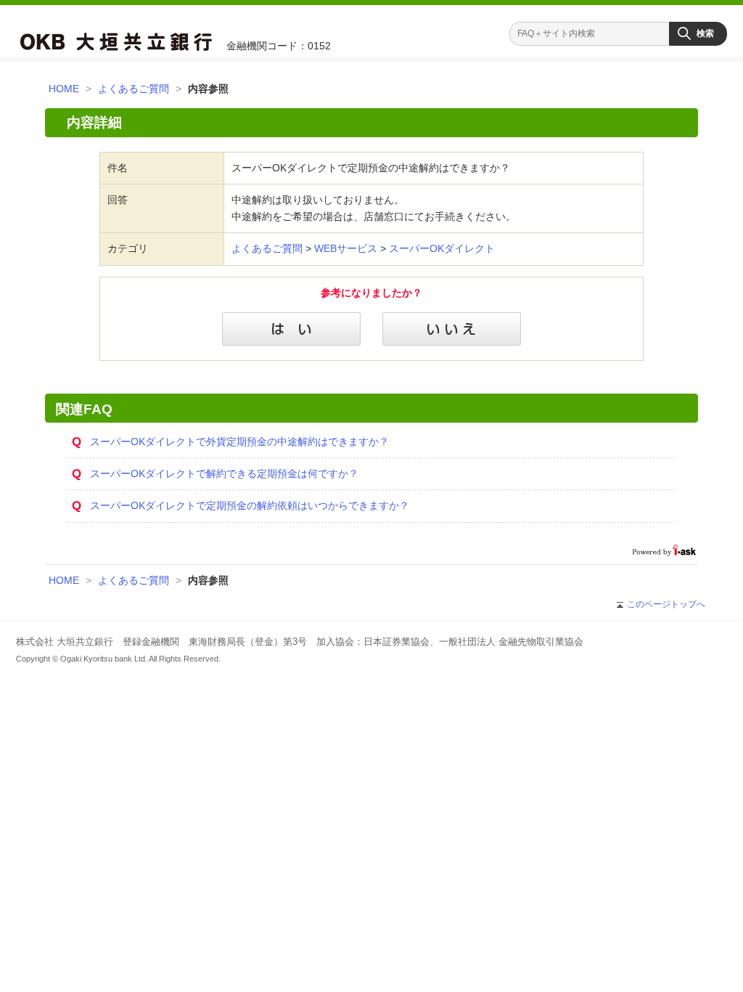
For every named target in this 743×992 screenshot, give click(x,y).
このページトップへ (666, 604)
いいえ (451, 329)
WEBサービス (345, 248)
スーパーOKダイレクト (442, 248)
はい (291, 329)
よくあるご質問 (133, 88)
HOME (64, 88)
